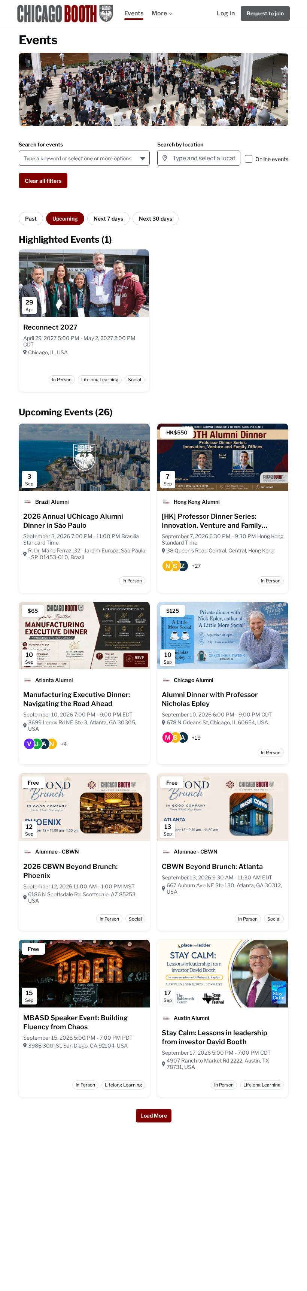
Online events (271, 159)
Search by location (180, 144)
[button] (143, 158)
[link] (50, 327)
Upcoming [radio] (65, 218)
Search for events (41, 144)
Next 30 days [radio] (155, 218)
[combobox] (24, 158)
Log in (226, 13)
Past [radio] (31, 218)
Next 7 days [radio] (108, 218)
